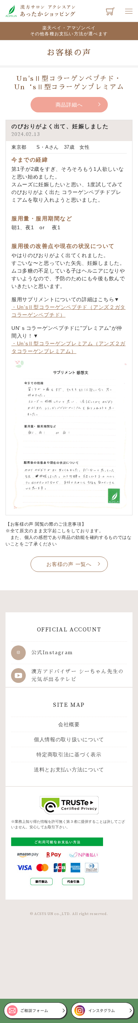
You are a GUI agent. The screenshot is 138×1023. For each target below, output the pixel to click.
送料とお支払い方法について (69, 769)
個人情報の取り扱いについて (69, 739)
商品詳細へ (69, 105)
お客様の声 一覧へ (68, 564)
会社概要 (69, 724)
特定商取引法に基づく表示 (68, 754)
